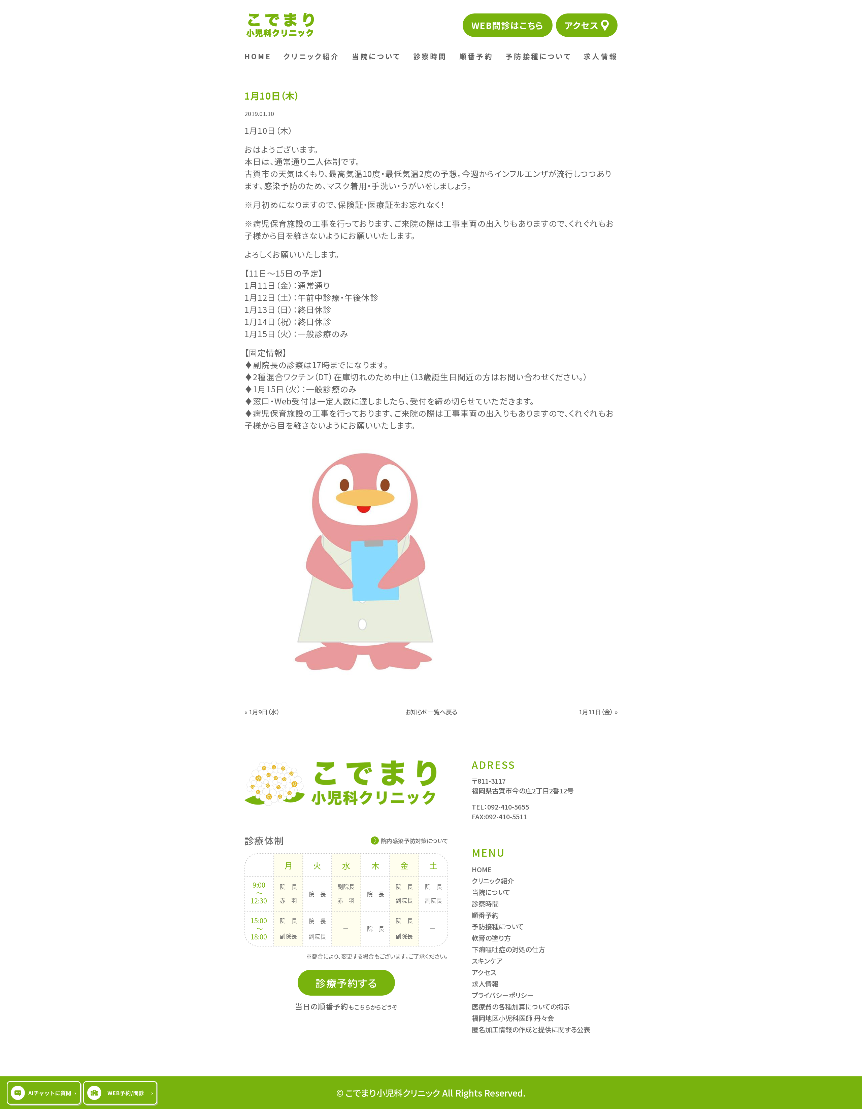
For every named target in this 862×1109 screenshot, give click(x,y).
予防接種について (538, 56)
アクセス (581, 25)
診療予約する (346, 982)
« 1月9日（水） (262, 711)
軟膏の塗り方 (491, 938)
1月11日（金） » (598, 711)
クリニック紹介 (311, 56)
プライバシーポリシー (503, 995)
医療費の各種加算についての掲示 (521, 1006)
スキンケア (487, 961)
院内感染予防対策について (414, 840)
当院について (376, 56)
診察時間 (430, 56)
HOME (257, 56)
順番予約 (476, 56)
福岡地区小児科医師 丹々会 (513, 1018)
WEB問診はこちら (507, 25)
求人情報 (601, 56)
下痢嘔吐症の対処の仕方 (508, 949)
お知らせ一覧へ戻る (431, 711)
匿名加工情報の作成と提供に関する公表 (531, 1029)
